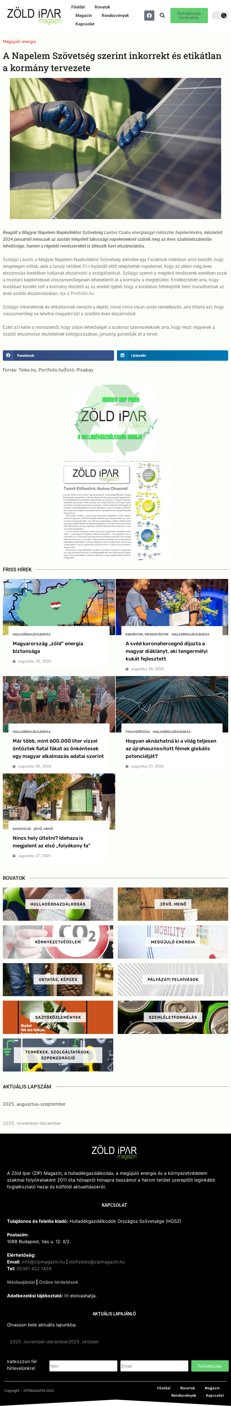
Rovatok (102, 7)
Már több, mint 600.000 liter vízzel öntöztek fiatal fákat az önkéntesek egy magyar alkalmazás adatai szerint (58, 748)
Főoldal (78, 7)
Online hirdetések (58, 1282)
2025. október (83, 1341)
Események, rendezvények (147, 634)
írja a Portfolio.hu (77, 293)
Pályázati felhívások (173, 979)
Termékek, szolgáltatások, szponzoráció (58, 1055)
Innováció (22, 828)
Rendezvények (115, 15)
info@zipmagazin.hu (43, 1262)
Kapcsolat (84, 24)
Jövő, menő (43, 828)
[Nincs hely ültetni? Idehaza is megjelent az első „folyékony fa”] (59, 801)
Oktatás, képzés (58, 979)
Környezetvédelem (58, 941)
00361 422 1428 (34, 1268)
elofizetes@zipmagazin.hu (97, 1262)
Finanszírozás (138, 731)
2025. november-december (32, 1123)
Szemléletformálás (173, 1017)
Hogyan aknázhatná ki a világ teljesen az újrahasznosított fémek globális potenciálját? (171, 748)
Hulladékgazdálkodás (31, 634)
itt (66, 1295)
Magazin (83, 15)
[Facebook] (149, 15)
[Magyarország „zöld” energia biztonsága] (59, 607)
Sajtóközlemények (58, 1017)
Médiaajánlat (21, 1282)
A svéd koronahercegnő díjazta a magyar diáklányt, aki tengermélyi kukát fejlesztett (167, 651)
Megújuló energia (173, 941)
